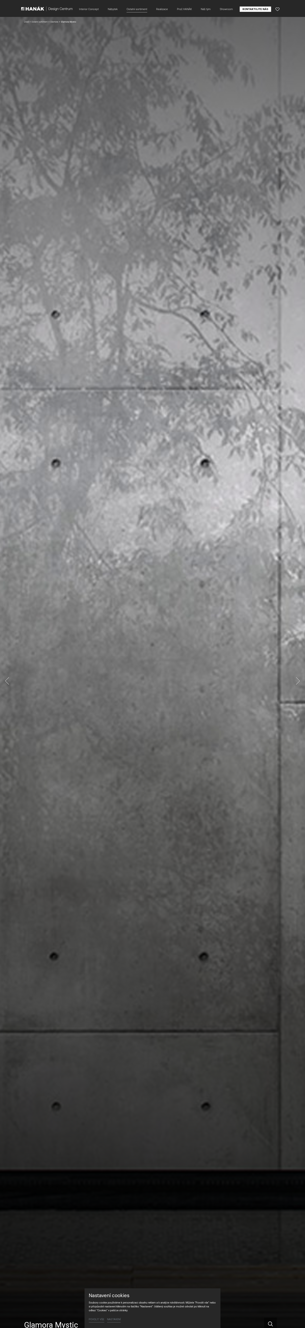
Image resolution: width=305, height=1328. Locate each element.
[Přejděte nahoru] (297, 1320)
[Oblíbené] (277, 9)
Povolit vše (96, 1319)
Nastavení (114, 1319)
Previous (7, 681)
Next (298, 681)
